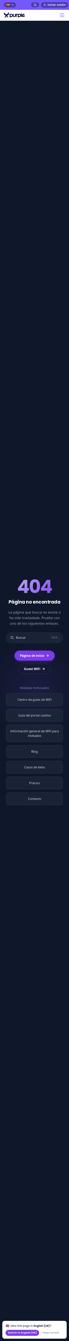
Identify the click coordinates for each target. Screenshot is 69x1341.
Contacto (34, 799)
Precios (34, 783)
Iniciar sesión (57, 5)
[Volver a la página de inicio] (14, 15)
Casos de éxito (34, 767)
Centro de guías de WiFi (34, 699)
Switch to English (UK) (22, 1332)
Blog (34, 751)
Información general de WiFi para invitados (34, 733)
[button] (61, 15)
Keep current (51, 1332)
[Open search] (35, 4)
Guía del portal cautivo (34, 715)
